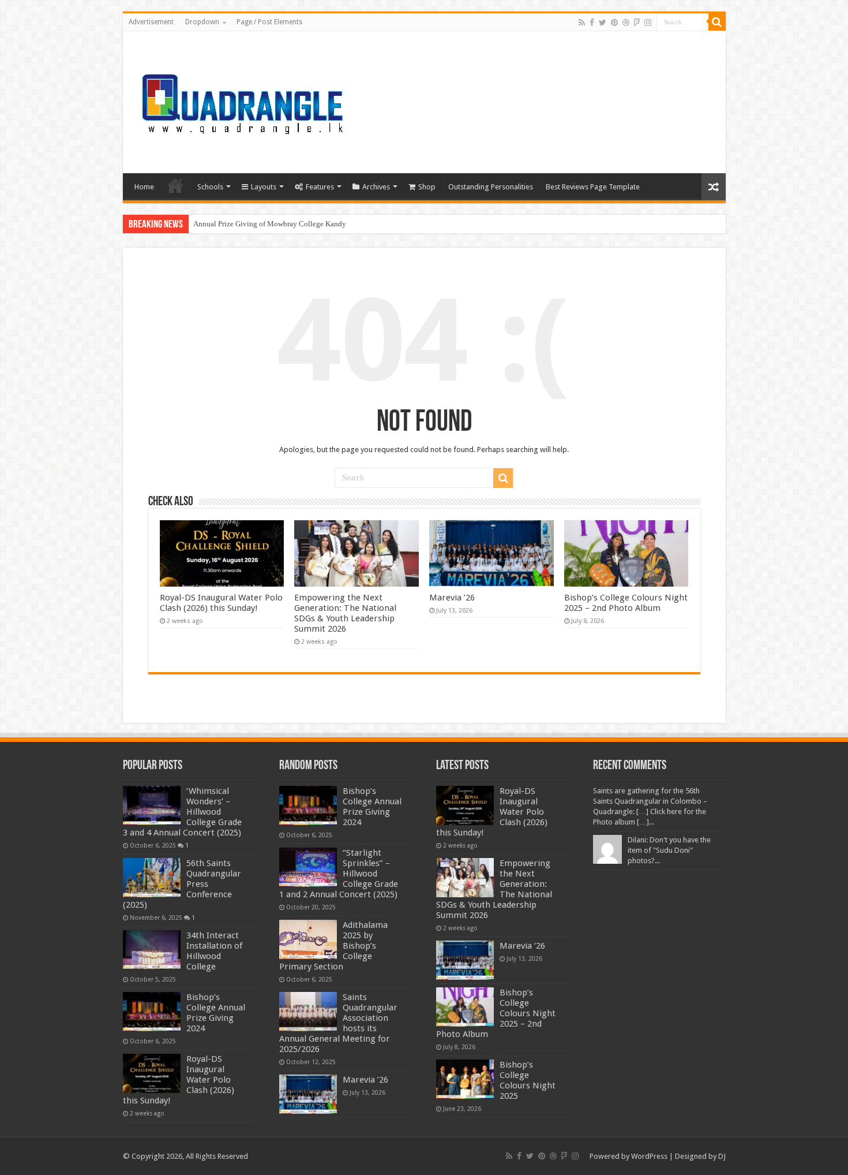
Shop (427, 186)
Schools (210, 186)
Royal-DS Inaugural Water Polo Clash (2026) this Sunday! (221, 602)
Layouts (263, 186)
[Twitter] (602, 22)
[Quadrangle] (244, 100)
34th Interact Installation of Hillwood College (214, 951)
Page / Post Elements (269, 22)
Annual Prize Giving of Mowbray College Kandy (269, 223)
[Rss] (581, 22)
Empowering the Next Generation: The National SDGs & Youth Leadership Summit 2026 (345, 613)
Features (320, 186)
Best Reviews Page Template (593, 186)
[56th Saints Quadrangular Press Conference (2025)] (152, 877)
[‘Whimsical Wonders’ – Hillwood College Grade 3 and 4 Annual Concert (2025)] (152, 805)
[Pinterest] (614, 22)
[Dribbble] (626, 22)
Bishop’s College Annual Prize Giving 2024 (215, 1013)
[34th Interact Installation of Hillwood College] (152, 949)
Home (144, 186)
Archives (376, 186)
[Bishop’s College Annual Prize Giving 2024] (152, 1011)
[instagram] (647, 22)
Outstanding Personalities (490, 186)
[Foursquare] (637, 22)
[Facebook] (591, 22)
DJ (722, 1156)
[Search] (717, 22)
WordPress (649, 1156)
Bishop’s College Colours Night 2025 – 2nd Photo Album (626, 602)
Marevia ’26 (452, 597)
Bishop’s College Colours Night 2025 (528, 1080)
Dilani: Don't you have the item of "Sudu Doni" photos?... (669, 850)
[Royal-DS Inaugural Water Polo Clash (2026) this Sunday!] (152, 1073)
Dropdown (202, 22)
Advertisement (151, 22)
